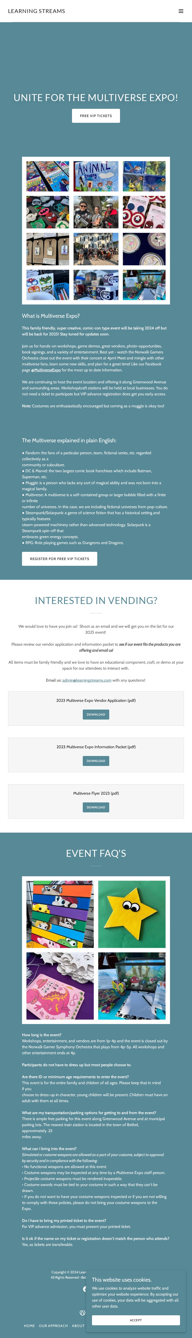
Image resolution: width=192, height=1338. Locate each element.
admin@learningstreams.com (87, 680)
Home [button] (29, 1326)
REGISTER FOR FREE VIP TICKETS (59, 559)
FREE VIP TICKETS (96, 116)
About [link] (78, 1326)
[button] (181, 11)
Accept (136, 1320)
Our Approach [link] (53, 1326)
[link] (36, 11)
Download (96, 714)
